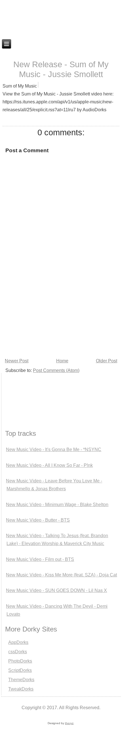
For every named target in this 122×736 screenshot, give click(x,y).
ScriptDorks (20, 670)
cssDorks (17, 651)
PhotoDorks (20, 661)
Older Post (106, 360)
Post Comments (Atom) (56, 370)
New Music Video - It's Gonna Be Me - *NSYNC (53, 449)
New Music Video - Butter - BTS (38, 520)
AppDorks (18, 642)
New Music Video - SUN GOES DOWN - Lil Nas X (56, 590)
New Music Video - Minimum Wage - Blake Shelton (57, 504)
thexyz (69, 723)
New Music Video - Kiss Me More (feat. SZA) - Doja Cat (61, 574)
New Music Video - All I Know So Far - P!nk (49, 465)
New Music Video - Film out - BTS (40, 559)
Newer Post (16, 360)
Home (62, 360)
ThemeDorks (21, 679)
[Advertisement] (29, 394)
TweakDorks (20, 689)
